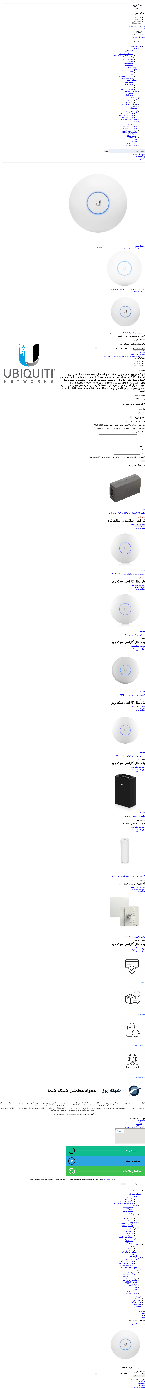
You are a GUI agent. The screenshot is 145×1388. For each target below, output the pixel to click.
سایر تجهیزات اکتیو (131, 91)
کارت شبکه (133, 74)
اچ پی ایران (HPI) (131, 143)
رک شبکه (134, 98)
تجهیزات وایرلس (131, 80)
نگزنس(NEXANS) (131, 137)
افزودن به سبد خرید (138, 350)
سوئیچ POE (129, 61)
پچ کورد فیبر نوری (131, 111)
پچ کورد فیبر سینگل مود (125, 113)
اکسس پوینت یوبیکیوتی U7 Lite (132, 695)
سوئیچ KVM (129, 93)
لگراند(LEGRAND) (130, 134)
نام (143, 450)
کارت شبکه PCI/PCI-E (125, 76)
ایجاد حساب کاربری (138, 1324)
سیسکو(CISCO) (132, 124)
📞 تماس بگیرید (139, 526)
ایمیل (142, 453)
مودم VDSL (129, 52)
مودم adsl (130, 50)
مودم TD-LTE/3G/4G (126, 54)
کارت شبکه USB (127, 78)
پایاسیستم (134, 139)
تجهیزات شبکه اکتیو (135, 247)
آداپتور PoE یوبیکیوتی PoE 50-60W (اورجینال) (127, 513)
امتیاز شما (141, 432)
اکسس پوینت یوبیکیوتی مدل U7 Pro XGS (128, 574)
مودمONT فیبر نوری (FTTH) (123, 55)
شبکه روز (107, 1179)
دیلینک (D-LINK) (131, 130)
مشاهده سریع (140, 528)
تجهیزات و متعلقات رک (129, 104)
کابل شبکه (133, 108)
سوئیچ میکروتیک (128, 59)
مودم (135, 48)
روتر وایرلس (129, 72)
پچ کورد (134, 106)
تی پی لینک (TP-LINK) (130, 128)
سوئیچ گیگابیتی (128, 63)
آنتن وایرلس (129, 82)
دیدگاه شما (141, 446)
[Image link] (105, 1155)
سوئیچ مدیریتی (128, 65)
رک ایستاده (129, 102)
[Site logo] (137, 9)
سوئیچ (135, 57)
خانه (143, 247)
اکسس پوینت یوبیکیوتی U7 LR (133, 634)
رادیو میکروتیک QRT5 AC (135, 936)
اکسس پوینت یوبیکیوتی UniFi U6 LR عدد (129, 348)
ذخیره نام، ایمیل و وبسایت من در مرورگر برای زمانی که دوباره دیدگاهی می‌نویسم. (116, 457)
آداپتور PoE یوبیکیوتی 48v (135, 816)
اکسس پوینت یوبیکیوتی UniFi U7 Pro (130, 756)
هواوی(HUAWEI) (131, 145)
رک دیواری (129, 100)
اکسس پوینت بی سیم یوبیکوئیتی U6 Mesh (128, 876)
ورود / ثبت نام (136, 1308)
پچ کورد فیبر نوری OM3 (125, 117)
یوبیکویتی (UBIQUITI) (130, 126)
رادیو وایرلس (129, 84)
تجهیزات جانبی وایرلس (125, 89)
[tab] (70, 361)
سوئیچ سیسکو (132, 67)
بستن (143, 1313)
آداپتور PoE (129, 95)
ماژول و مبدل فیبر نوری (129, 119)
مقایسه (138, 1306)
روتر (135, 69)
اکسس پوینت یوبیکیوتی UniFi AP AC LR (131, 289)
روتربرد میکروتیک (127, 70)
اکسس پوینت (129, 85)
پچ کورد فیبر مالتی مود (125, 115)
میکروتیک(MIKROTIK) (129, 132)
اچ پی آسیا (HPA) (131, 136)
